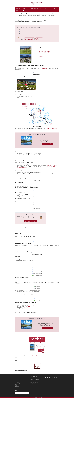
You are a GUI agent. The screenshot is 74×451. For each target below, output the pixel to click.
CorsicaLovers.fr (32, 385)
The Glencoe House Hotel (39, 37)
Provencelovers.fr (32, 386)
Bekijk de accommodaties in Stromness (52, 165)
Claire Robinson (30, 15)
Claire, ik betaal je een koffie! (30, 221)
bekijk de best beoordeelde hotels (29, 37)
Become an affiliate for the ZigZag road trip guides (51, 377)
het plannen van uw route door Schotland (51, 128)
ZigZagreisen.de (37, 379)
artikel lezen (27, 304)
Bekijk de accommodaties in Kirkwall (33, 164)
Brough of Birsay (44, 68)
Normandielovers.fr (32, 383)
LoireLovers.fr (31, 384)
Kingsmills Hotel (38, 39)
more (54, 15)
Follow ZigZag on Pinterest (33, 376)
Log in (41, 397)
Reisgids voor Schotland (35, 355)
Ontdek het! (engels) (47, 143)
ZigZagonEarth (37, 4)
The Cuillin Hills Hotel (38, 38)
